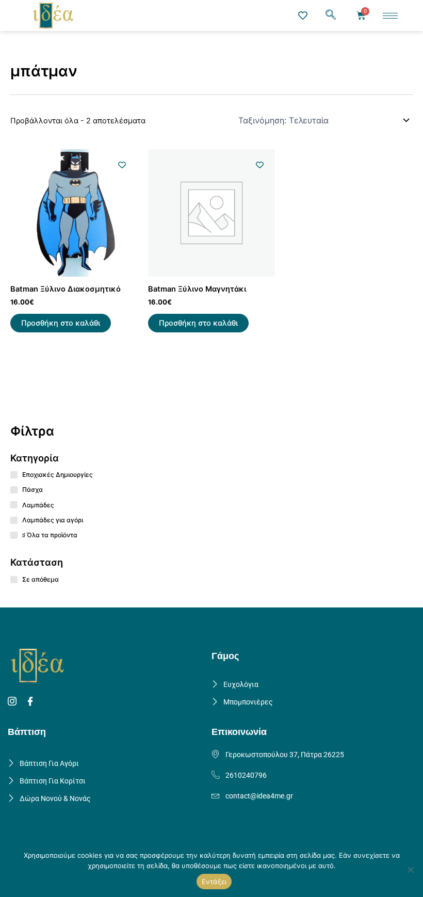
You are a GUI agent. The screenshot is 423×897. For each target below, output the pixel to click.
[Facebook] (32, 702)
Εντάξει (214, 881)
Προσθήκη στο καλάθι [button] (60, 323)
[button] (330, 15)
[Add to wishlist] (122, 165)
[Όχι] (410, 869)
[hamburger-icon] (390, 16)
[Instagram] (14, 702)
